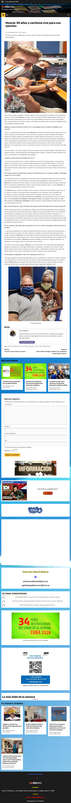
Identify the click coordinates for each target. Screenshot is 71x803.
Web (5, 440)
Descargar (48, 493)
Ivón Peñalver (23, 32)
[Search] (68, 15)
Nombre (7, 426)
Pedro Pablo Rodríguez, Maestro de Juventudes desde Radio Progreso (51, 351)
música (26, 346)
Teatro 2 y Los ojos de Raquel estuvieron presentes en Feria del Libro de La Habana (57, 727)
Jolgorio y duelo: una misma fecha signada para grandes (12, 726)
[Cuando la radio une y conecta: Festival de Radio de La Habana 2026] (59, 371)
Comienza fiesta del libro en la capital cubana (11, 382)
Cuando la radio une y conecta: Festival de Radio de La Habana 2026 (58, 383)
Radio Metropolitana (45, 346)
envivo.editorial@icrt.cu (35, 581)
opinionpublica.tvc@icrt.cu (35, 585)
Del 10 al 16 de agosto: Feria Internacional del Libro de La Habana (34, 383)
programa (31, 346)
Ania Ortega (7, 387)
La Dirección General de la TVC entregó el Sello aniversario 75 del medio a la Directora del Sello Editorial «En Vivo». (12, 759)
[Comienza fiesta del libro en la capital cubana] (12, 371)
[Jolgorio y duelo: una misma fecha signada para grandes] (12, 714)
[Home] (3, 15)
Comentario (8, 404)
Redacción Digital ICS (9, 767)
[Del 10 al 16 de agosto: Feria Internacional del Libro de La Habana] (35, 371)
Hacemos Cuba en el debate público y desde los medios (45, 597)
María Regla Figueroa (32, 389)
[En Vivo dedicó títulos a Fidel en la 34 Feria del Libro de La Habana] (35, 714)
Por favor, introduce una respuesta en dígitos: (18, 447)
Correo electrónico (10, 433)
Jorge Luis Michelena (13, 346)
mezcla (21, 346)
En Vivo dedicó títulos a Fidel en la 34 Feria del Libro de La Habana (34, 726)
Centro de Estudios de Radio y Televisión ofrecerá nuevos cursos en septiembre (41, 601)
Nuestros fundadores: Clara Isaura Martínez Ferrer (41, 605)
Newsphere (31, 801)
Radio (37, 346)
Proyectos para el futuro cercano (14, 350)
